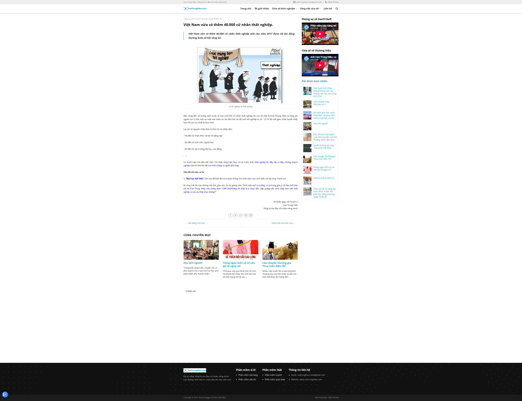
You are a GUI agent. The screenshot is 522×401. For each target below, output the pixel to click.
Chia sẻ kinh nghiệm (283, 8)
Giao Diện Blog (220, 397)
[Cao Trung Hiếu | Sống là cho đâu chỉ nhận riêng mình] (195, 8)
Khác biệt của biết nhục (282, 223)
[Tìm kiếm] (337, 8)
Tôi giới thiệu (261, 8)
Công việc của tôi (309, 8)
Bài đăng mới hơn (196, 223)
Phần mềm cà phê (273, 375)
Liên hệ (328, 8)
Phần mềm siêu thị (247, 379)
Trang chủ (245, 8)
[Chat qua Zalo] (5, 394)
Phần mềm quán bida (275, 379)
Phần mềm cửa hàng (248, 375)
